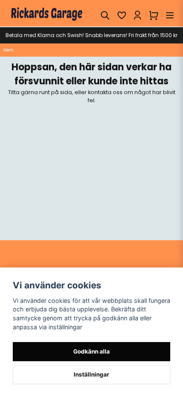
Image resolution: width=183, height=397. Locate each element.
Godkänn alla (91, 351)
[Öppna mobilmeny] (170, 15)
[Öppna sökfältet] (105, 15)
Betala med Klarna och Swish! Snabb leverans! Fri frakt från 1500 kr (91, 35)
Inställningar (91, 374)
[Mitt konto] (137, 15)
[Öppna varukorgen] (154, 15)
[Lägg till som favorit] (121, 15)
